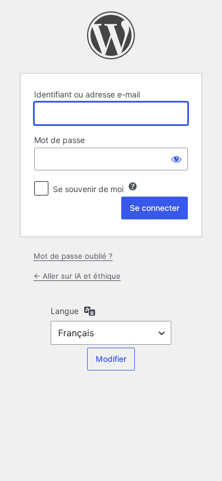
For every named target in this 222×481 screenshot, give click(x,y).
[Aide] (132, 186)
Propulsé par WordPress (111, 35)
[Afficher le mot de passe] (176, 159)
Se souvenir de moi (88, 189)
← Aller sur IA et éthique (77, 275)
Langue (65, 311)
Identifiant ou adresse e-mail (87, 94)
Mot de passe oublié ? (73, 255)
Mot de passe (59, 140)
